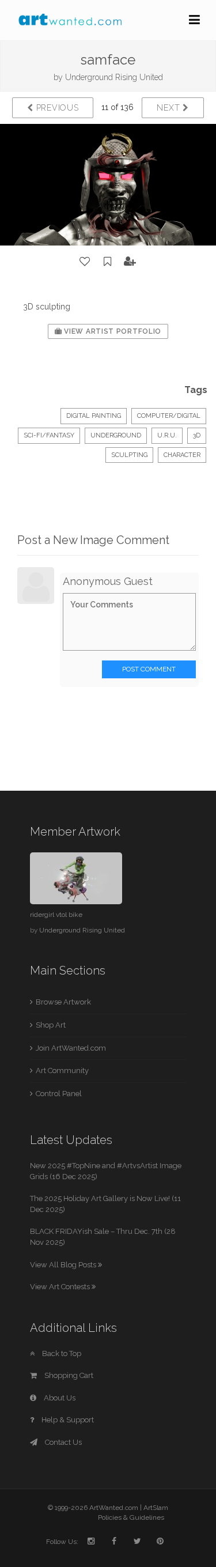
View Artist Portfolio (111, 331)
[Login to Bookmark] (107, 261)
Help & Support (67, 1419)
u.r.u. (167, 435)
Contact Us (62, 1442)
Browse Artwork (63, 1002)
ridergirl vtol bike (56, 915)
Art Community (62, 1070)
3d (196, 435)
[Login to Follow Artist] (130, 261)
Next (170, 107)
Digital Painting (93, 416)
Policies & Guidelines (131, 1517)
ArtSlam (155, 1508)
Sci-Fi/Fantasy (49, 435)
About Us (58, 1398)
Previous (55, 107)
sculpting (129, 455)
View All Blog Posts (64, 1264)
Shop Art (51, 1025)
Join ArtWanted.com (71, 1048)
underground (115, 435)
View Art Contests (61, 1286)
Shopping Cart (68, 1375)
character (182, 455)
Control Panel (59, 1093)
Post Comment (149, 669)
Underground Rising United (114, 77)
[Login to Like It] (85, 261)
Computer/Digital (168, 416)
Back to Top (60, 1353)
